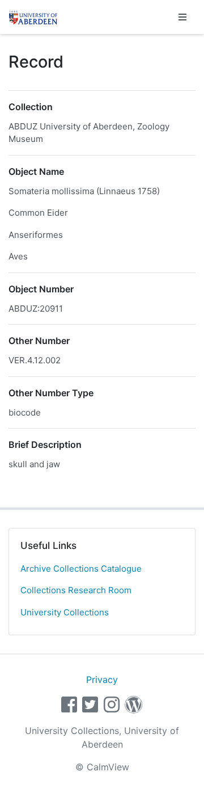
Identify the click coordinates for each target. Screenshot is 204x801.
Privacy (102, 679)
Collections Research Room (75, 590)
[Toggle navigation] (182, 17)
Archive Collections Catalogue (81, 568)
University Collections (64, 612)
